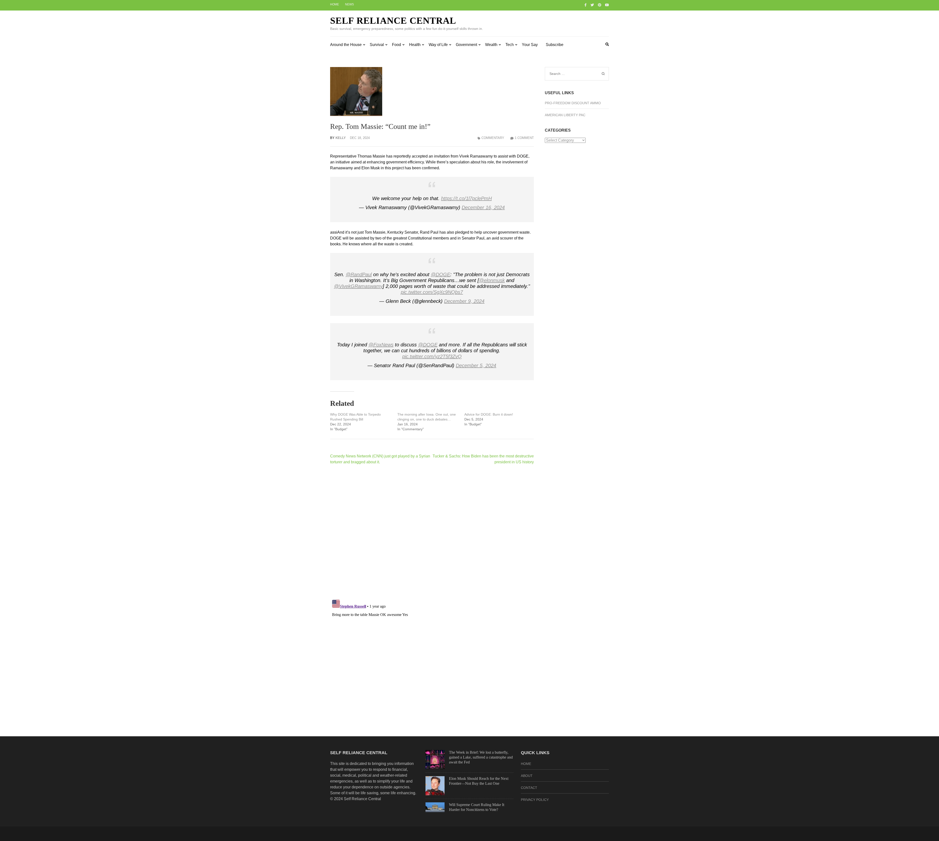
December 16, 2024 (483, 207)
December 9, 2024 (464, 301)
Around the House (346, 45)
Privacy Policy (535, 800)
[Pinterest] (599, 5)
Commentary (492, 138)
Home (334, 4)
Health (415, 45)
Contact (529, 788)
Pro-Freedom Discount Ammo (573, 103)
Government (466, 45)
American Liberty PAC (565, 115)
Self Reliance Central (393, 20)
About (527, 776)
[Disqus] (432, 532)
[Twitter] (592, 5)
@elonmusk (492, 280)
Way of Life (438, 45)
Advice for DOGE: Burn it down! (488, 414)
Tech (509, 45)
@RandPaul (359, 274)
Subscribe (554, 45)
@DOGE (440, 274)
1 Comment (524, 138)
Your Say (530, 45)
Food (396, 45)
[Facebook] (585, 5)
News (349, 4)
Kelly (340, 138)
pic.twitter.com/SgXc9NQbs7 (432, 292)
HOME (526, 764)
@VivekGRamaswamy (358, 286)
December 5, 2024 (476, 365)
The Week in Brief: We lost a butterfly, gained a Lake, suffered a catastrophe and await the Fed (481, 757)
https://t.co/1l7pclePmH (466, 198)
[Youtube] (607, 5)
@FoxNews (381, 344)
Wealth (491, 45)
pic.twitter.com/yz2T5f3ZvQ (432, 356)
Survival (377, 45)
